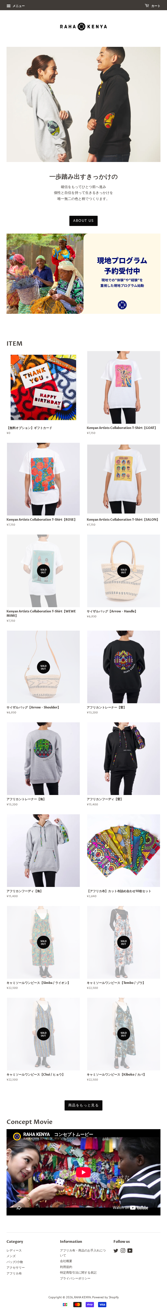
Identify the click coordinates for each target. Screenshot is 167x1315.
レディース (14, 1250)
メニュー (18, 6)
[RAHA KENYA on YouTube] (129, 1251)
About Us (83, 220)
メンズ (11, 1256)
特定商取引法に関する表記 (78, 1272)
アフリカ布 (14, 1273)
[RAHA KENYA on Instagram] (122, 1251)
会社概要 (66, 1261)
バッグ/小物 (15, 1262)
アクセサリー (16, 1267)
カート (155, 6)
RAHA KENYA (82, 1297)
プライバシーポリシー (75, 1278)
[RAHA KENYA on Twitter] (116, 1251)
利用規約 (66, 1267)
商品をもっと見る (83, 1105)
